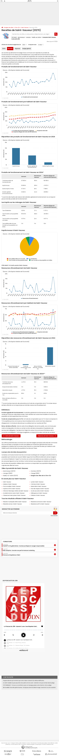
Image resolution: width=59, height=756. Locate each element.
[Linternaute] (37, 751)
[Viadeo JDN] (22, 754)
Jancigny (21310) (7, 473)
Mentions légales (30, 744)
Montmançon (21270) (9, 471)
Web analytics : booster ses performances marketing (19, 550)
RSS (19, 744)
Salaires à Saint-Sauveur (10, 484)
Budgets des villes (8, 27)
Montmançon (21, 37)
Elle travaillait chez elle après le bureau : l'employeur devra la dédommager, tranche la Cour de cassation (29, 687)
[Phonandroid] (51, 754)
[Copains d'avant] (8, 754)
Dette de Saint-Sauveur (12, 435)
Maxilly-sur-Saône (36, 37)
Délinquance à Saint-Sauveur (39, 493)
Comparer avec (32, 44)
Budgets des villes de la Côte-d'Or (41, 475)
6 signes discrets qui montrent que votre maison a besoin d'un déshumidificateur (23, 680)
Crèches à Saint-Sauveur (38, 484)
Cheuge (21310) (35, 473)
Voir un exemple (54, 515)
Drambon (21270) (36, 471)
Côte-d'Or (17, 27)
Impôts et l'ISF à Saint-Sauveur (11, 488)
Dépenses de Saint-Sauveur (46, 435)
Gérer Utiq (8, 744)
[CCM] (22, 751)
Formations (7, 541)
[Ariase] (37, 754)
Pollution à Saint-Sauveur (38, 495)
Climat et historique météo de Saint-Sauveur (15, 490)
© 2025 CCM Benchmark (47, 744)
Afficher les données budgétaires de (11, 44)
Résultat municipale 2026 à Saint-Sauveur (15, 501)
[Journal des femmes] (8, 751)
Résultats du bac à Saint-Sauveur (12, 504)
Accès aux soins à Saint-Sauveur (40, 490)
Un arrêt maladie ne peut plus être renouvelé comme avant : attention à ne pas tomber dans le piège (28, 682)
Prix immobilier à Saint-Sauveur (12, 486)
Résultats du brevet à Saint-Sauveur (41, 501)
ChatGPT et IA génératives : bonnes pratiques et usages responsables (23, 545)
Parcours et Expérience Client (11, 554)
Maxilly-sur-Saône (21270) (10, 475)
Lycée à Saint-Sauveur (37, 481)
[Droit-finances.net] (51, 751)
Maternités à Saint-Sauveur (38, 486)
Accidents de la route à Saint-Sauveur (14, 493)
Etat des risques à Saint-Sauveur (40, 488)
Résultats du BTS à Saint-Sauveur (40, 504)
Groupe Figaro (38, 744)
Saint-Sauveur (25, 27)
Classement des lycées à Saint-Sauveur (14, 495)
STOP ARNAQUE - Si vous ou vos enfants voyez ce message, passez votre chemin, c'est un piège (27, 685)
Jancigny (28, 37)
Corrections (23, 744)
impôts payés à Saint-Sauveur (19, 265)
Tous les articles (14, 744)
